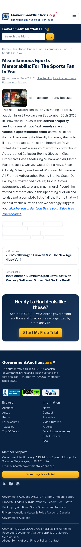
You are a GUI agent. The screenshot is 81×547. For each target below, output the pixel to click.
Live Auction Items (64, 78)
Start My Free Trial (40, 332)
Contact (48, 412)
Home (6, 48)
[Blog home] (18, 483)
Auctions (8, 407)
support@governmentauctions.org (32, 466)
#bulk (27, 223)
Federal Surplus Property (30, 502)
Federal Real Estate (60, 502)
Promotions (9, 82)
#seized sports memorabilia (20, 232)
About (6, 540)
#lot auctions (53, 223)
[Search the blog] (50, 36)
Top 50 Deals (10, 431)
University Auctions (14, 512)
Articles (48, 426)
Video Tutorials (52, 422)
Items (6, 417)
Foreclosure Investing (56, 431)
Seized (22, 82)
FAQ (45, 440)
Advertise (49, 417)
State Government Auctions (48, 507)
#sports (46, 232)
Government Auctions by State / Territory (28, 496)
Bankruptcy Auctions (15, 507)
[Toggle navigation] (74, 16)
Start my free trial (40, 474)
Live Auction (44, 78)
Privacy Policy (38, 540)
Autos (6, 412)
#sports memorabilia (16, 237)
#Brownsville (11, 223)
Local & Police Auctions (43, 512)
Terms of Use (20, 540)
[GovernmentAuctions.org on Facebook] (11, 483)
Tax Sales (8, 426)
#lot (37, 223)
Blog (14, 48)
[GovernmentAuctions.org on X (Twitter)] (4, 483)
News (46, 407)
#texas (38, 237)
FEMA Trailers (51, 436)
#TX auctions (55, 237)
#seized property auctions (44, 228)
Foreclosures (10, 422)
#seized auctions (14, 228)
